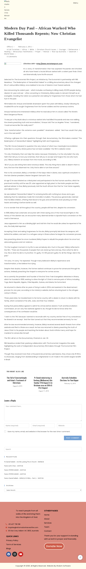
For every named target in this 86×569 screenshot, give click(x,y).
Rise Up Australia (59, 52)
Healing (7, 52)
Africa (24, 49)
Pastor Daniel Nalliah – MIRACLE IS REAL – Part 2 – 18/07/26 (23, 478)
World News (9, 54)
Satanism (72, 52)
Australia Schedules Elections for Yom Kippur (69, 379)
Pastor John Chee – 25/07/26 (13, 466)
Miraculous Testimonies (23, 52)
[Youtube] (20, 554)
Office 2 (10, 47)
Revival (46, 52)
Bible (32, 49)
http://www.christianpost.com (49, 64)
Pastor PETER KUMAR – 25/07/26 (15, 470)
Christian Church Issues (46, 49)
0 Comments (12, 56)
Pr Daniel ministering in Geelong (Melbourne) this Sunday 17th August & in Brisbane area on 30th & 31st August (43, 383)
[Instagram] (14, 554)
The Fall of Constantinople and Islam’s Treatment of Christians (17, 380)
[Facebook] (8, 554)
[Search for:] (80, 3)
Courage (62, 49)
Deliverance (73, 49)
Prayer (38, 52)
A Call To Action (13, 49)
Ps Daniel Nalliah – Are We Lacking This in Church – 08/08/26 (24, 462)
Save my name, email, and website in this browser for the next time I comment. (39, 431)
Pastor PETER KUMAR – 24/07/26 (15, 474)
